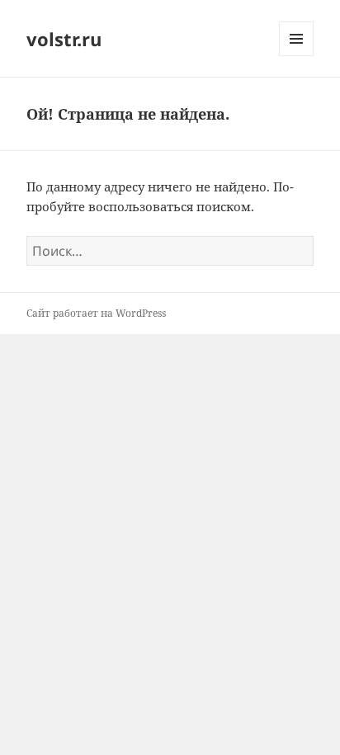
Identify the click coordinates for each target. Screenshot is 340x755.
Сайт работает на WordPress (96, 313)
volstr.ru (64, 38)
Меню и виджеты (297, 55)
